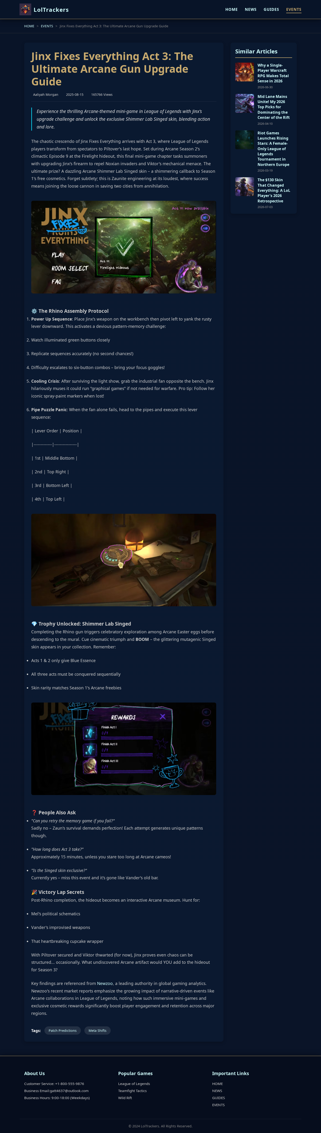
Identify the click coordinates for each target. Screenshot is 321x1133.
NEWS (251, 9)
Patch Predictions (63, 1030)
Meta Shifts (97, 1030)
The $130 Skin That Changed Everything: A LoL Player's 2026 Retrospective (274, 190)
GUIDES (271, 9)
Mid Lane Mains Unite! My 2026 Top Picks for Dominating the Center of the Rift (274, 107)
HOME (231, 9)
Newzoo (105, 983)
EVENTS (293, 9)
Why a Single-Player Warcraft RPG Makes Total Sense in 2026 (273, 73)
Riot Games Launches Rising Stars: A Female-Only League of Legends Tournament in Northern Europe (273, 148)
